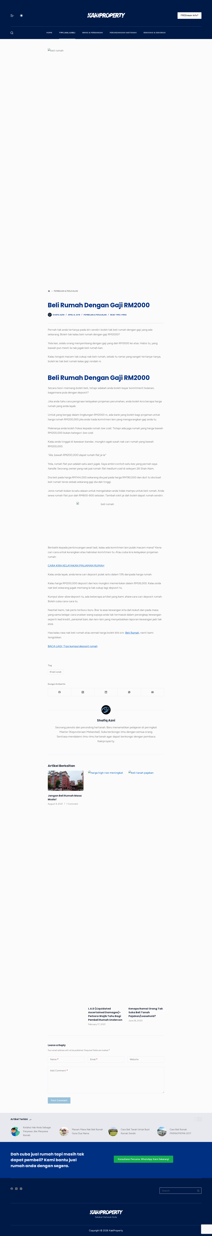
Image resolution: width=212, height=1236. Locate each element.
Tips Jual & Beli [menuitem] (67, 33)
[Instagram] (21, 1188)
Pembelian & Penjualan (95, 315)
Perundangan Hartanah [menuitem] (123, 33)
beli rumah (55, 672)
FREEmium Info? (189, 15)
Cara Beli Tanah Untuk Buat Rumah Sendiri (135, 1131)
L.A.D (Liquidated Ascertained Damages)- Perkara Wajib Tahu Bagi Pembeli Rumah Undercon (105, 1014)
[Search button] (198, 1190)
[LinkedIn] (106, 692)
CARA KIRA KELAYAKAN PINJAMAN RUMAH (76, 565)
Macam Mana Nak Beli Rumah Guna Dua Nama (87, 1131)
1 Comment (72, 804)
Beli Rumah (132, 632)
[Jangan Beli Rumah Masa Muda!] (65, 781)
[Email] (152, 692)
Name (54, 1059)
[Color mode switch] (21, 15)
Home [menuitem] (49, 33)
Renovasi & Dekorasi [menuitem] (155, 33)
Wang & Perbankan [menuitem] (92, 33)
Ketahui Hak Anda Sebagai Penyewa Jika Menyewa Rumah (37, 1131)
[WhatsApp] (129, 692)
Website (134, 1059)
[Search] (12, 33)
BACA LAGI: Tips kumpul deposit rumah (72, 646)
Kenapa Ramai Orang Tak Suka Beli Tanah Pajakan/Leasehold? (146, 1012)
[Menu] (12, 15)
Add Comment (59, 1070)
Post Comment (59, 1100)
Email (93, 1059)
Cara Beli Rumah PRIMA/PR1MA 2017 (180, 1131)
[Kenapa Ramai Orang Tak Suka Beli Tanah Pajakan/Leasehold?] (146, 887)
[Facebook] (59, 692)
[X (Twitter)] (83, 692)
